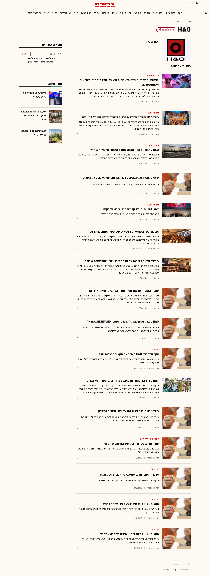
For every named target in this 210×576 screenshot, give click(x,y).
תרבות (46, 13)
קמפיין (30, 62)
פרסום (43, 62)
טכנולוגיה (105, 13)
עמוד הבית (187, 21)
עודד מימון (49, 62)
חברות (177, 21)
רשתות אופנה (153, 112)
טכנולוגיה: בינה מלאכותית (35, 58)
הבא (176, 564)
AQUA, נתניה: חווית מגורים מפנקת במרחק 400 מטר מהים (33, 115)
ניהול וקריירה (85, 13)
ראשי (180, 13)
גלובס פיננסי (170, 13)
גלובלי (96, 13)
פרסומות (36, 62)
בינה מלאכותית (152, 75)
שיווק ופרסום (65, 13)
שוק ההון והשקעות (142, 13)
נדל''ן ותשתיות (126, 13)
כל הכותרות (157, 13)
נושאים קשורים (52, 45)
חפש (24, 54)
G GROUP (154, 439)
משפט (114, 13)
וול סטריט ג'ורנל (34, 13)
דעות (76, 13)
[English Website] (205, 13)
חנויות (156, 145)
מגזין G (54, 13)
